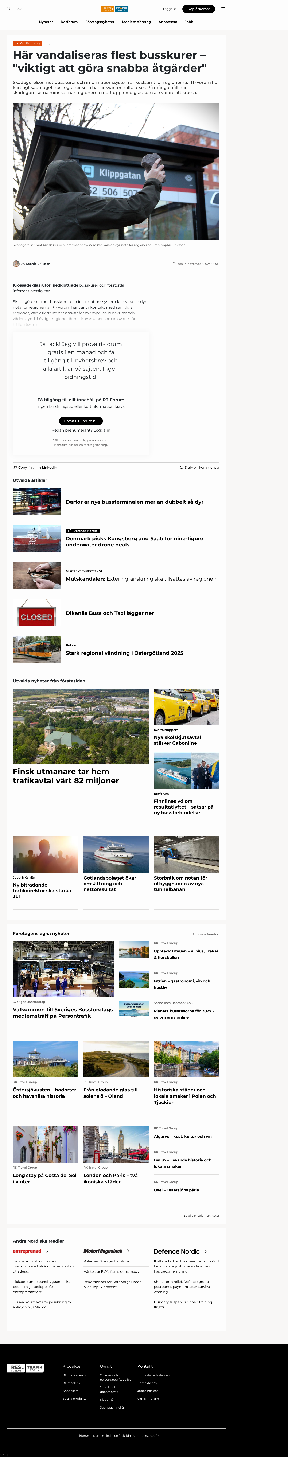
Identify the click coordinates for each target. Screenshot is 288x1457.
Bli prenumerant (75, 1375)
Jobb (189, 22)
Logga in (102, 430)
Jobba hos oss (147, 1391)
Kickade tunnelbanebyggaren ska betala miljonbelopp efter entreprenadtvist (41, 1287)
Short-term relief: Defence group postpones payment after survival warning (182, 1287)
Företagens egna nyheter (41, 933)
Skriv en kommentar (202, 467)
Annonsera (168, 22)
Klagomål (107, 1400)
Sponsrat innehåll (112, 1407)
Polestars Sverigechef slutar (106, 1261)
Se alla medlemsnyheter (201, 1216)
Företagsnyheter (99, 22)
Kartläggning (30, 43)
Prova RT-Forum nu (81, 421)
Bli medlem (71, 1383)
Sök (19, 9)
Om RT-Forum (148, 1398)
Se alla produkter (75, 1398)
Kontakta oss (147, 1383)
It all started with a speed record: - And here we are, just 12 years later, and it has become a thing (186, 1266)
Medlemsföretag (136, 22)
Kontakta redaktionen (153, 1375)
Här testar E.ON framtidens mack (111, 1272)
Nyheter (46, 22)
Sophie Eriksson (38, 264)
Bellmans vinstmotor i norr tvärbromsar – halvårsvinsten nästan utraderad (43, 1266)
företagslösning (95, 445)
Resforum (69, 22)
